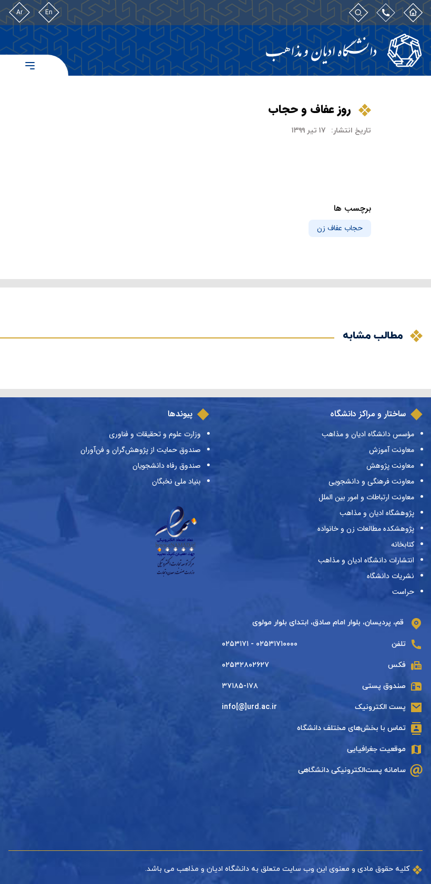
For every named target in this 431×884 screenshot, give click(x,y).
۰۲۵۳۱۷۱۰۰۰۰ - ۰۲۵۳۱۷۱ (259, 644)
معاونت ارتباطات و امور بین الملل (366, 497)
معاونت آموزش (391, 450)
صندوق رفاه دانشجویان (166, 465)
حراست (403, 592)
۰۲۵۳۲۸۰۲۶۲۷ (245, 665)
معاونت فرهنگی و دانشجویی (371, 481)
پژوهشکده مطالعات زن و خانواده (365, 528)
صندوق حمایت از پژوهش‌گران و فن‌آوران (140, 450)
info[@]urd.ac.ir (249, 707)
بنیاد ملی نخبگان (176, 481)
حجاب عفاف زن (340, 228)
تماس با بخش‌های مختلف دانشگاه (351, 728)
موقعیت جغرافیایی (376, 749)
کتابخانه (402, 544)
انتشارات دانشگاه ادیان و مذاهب (366, 560)
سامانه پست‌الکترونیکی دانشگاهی (352, 770)
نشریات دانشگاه (390, 576)
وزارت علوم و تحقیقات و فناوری (155, 434)
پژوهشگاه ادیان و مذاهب (377, 513)
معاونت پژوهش (390, 465)
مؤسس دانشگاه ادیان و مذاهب (368, 434)
